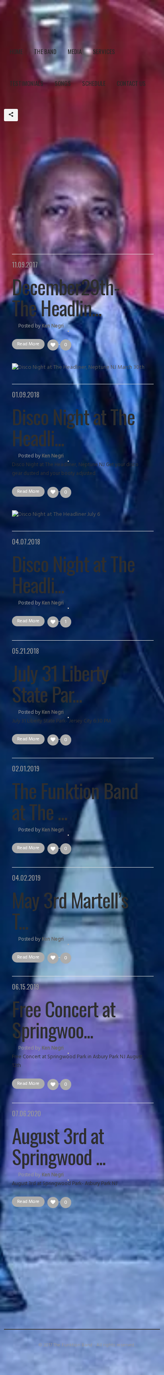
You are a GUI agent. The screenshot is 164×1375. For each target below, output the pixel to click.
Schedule (93, 83)
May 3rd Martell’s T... (70, 910)
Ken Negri (53, 326)
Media (75, 51)
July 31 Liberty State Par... (60, 683)
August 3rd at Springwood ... (58, 1145)
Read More (28, 344)
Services (104, 51)
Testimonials (26, 83)
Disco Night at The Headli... (73, 426)
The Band (45, 51)
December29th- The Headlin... (65, 296)
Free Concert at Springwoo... (63, 1018)
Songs (63, 83)
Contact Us (131, 83)
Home (16, 51)
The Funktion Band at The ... (75, 800)
